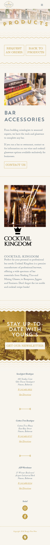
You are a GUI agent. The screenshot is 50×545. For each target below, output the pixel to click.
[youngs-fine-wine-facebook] (25, 515)
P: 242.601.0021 (25, 390)
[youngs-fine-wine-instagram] (25, 506)
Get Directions (25, 395)
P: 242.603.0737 (25, 437)
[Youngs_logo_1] (8, 2)
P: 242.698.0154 (25, 483)
